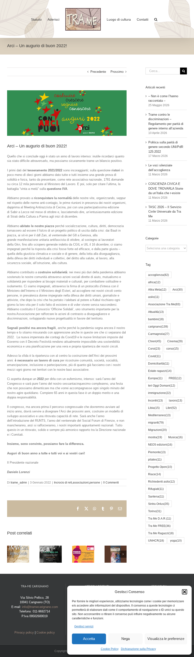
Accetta (89, 639)
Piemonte (157, 452)
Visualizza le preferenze (165, 639)
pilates (155, 459)
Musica (175, 437)
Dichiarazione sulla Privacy (138, 649)
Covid (154, 356)
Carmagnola (158, 333)
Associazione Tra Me (164, 304)
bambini (156, 319)
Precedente (98, 71)
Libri (171, 407)
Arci (177, 289)
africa (154, 282)
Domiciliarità (158, 363)
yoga (176, 540)
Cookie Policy (110, 649)
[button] (184, 591)
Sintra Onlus (158, 503)
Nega (125, 639)
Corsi (154, 348)
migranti (156, 422)
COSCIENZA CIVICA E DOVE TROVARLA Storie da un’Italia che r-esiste (165, 188)
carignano (158, 326)
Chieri (154, 341)
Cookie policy (45, 632)
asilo (153, 296)
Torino (154, 511)
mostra (155, 437)
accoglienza (158, 274)
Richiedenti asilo (161, 481)
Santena (156, 496)
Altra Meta (157, 289)
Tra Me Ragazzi (161, 533)
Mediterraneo (159, 415)
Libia (154, 407)
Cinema (175, 341)
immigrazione (159, 392)
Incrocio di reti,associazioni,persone (77, 482)
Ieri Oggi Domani (161, 385)
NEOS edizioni (160, 444)
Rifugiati (156, 488)
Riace (154, 474)
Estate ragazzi (160, 370)
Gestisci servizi (83, 626)
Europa (155, 378)
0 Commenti (111, 482)
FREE (175, 378)
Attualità (156, 311)
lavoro (175, 400)
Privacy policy (24, 632)
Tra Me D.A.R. (159, 518)
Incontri (155, 400)
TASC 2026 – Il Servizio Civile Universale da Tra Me (164, 211)
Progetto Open (160, 466)
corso (172, 348)
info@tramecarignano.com (40, 607)
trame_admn (19, 482)
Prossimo (116, 71)
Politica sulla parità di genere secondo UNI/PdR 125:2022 (165, 147)
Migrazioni (157, 429)
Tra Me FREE (159, 525)
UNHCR (156, 540)
